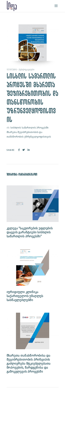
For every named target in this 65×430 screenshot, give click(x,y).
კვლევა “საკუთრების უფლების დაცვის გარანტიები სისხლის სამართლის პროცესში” (30, 232)
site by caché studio (22, 423)
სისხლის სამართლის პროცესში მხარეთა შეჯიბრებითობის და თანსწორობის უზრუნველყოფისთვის (29, 132)
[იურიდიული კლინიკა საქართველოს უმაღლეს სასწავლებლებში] (33, 267)
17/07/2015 (12, 69)
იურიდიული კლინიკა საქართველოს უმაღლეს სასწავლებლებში (25, 296)
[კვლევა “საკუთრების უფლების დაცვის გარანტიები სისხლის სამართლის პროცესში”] (33, 203)
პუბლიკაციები (26, 69)
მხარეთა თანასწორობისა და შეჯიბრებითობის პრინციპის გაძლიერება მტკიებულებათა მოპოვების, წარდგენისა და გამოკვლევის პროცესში (29, 363)
